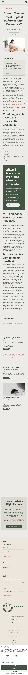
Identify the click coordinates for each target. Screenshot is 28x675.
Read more (6, 348)
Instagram (14, 638)
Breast (4, 400)
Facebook (14, 640)
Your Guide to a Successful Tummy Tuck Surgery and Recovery (12, 368)
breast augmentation (16, 104)
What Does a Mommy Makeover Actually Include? (12, 337)
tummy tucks (17, 617)
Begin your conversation (13, 204)
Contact (13, 304)
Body (4, 340)
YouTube (14, 642)
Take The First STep (14, 526)
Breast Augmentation (14, 32)
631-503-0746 (14, 625)
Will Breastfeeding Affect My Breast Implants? (11, 398)
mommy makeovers (10, 617)
